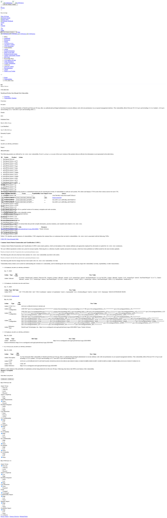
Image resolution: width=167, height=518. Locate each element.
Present (5, 403)
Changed (5, 491)
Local (4, 391)
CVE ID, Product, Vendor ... (10, 4)
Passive (5, 415)
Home (6, 77)
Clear (18, 32)
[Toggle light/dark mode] (1, 27)
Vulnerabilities (8, 79)
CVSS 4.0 (3, 379)
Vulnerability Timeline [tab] (10, 98)
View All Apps (5, 16)
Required (5, 488)
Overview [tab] (7, 96)
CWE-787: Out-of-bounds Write (9, 239)
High (4, 398)
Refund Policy (24, 516)
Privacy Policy (5, 516)
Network (5, 387)
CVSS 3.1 (10, 379)
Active (4, 416)
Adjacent (5, 389)
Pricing (3, 8)
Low (4, 396)
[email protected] (56, 197)
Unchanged (6, 493)
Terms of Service (14, 516)
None (4, 401)
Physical (5, 393)
